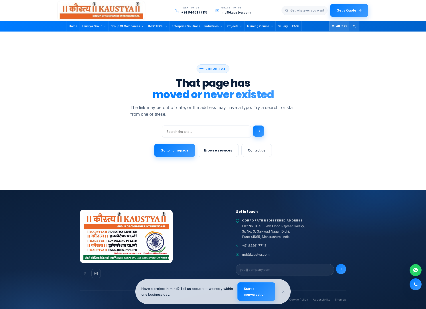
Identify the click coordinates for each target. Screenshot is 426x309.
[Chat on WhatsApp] (416, 270)
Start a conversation (255, 292)
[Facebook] (84, 273)
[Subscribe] (341, 269)
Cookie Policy (298, 299)
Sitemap (340, 299)
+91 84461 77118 (254, 245)
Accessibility (321, 299)
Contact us (256, 150)
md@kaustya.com (256, 254)
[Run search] (258, 131)
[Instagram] (96, 273)
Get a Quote (346, 10)
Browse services (218, 150)
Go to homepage (175, 150)
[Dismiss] (283, 291)
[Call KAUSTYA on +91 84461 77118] (416, 284)
